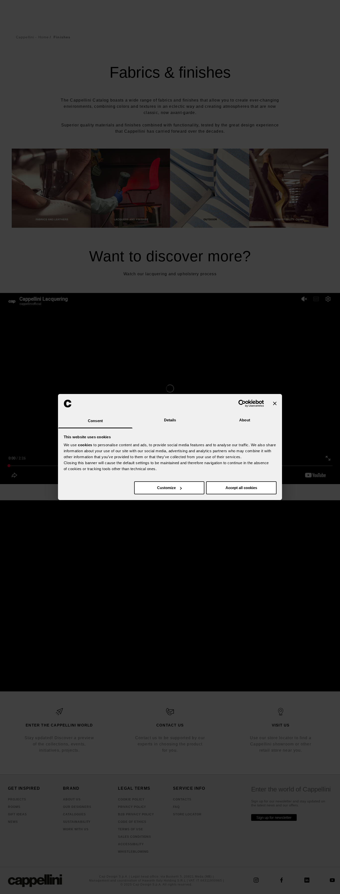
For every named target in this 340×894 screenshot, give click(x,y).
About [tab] (244, 420)
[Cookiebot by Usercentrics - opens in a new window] (242, 403)
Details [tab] (170, 420)
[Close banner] (275, 403)
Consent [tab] (95, 421)
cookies (85, 445)
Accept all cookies (241, 488)
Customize (166, 488)
